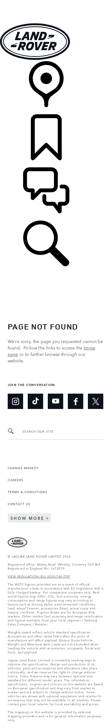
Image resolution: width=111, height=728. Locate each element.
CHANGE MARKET (23, 467)
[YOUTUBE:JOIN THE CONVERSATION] (55, 401)
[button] (55, 3)
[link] (55, 87)
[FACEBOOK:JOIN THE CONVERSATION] (75, 401)
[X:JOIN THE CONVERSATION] (95, 401)
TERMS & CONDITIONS (27, 491)
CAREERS (15, 479)
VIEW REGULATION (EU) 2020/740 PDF (39, 576)
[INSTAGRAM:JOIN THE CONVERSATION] (15, 401)
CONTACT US (19, 503)
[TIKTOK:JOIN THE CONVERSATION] (35, 401)
